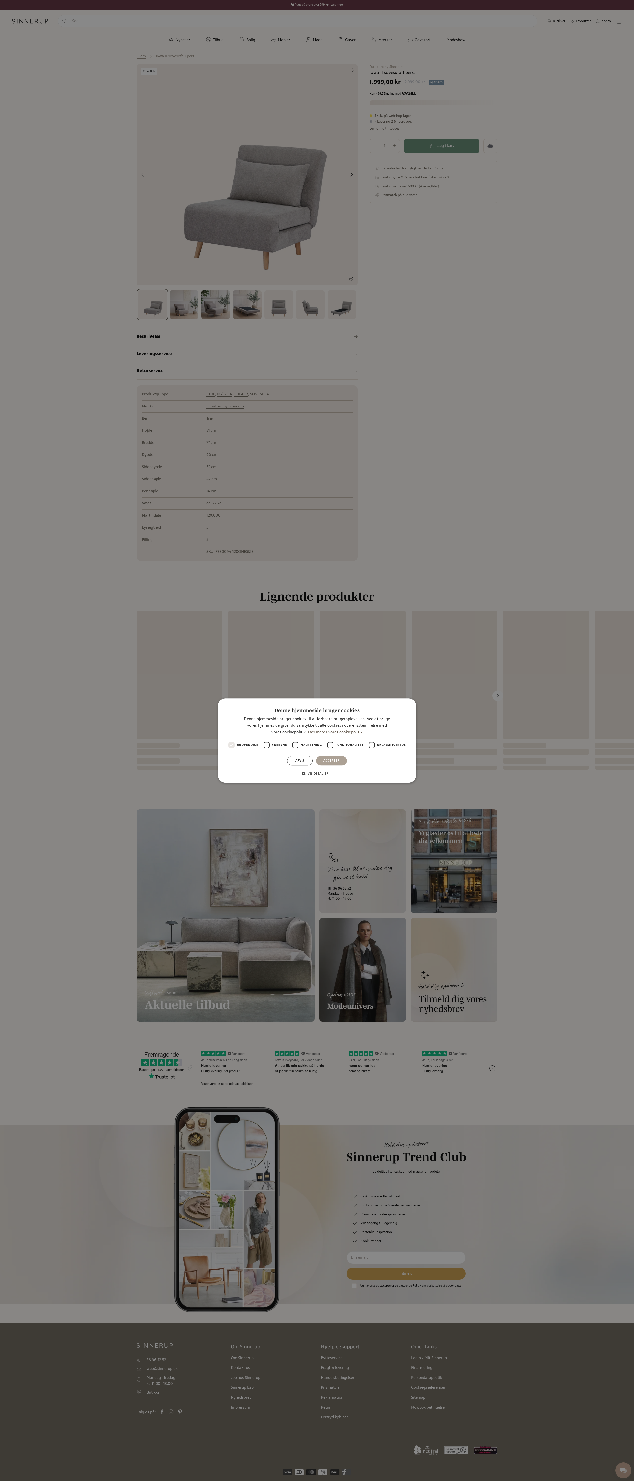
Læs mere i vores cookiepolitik (335, 732)
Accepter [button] (331, 760)
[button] (317, 773)
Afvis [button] (299, 760)
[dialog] (317, 740)
